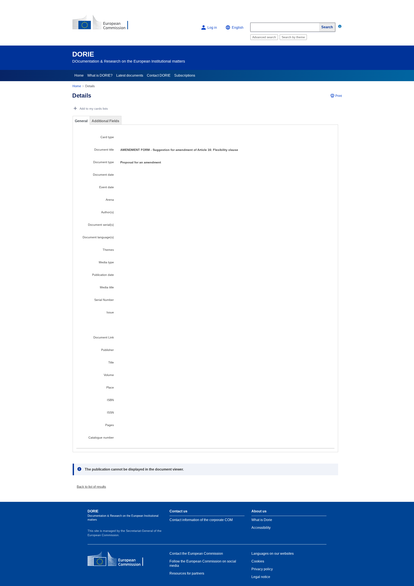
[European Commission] (103, 24)
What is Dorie (261, 521)
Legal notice (260, 578)
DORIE (83, 54)
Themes (108, 251)
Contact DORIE (159, 75)
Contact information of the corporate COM (201, 521)
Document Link (103, 338)
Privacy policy (262, 570)
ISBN (110, 401)
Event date (106, 188)
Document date (103, 176)
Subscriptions (184, 75)
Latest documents (129, 75)
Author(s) (107, 213)
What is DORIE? (100, 75)
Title (111, 363)
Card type (107, 138)
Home (79, 75)
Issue (110, 313)
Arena (110, 201)
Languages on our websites (272, 555)
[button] (90, 488)
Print (338, 97)
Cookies (257, 562)
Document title (104, 151)
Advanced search (264, 37)
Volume (109, 376)
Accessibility (261, 529)
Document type (103, 163)
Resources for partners (186, 575)
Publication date (103, 276)
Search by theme (293, 37)
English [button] (237, 27)
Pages (109, 426)
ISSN (110, 413)
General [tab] (81, 122)
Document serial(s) (101, 226)
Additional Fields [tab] (105, 122)
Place (110, 388)
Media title (107, 288)
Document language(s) (98, 238)
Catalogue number (101, 439)
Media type (106, 263)
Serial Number (104, 301)
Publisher (107, 351)
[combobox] (285, 27)
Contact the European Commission (196, 555)
